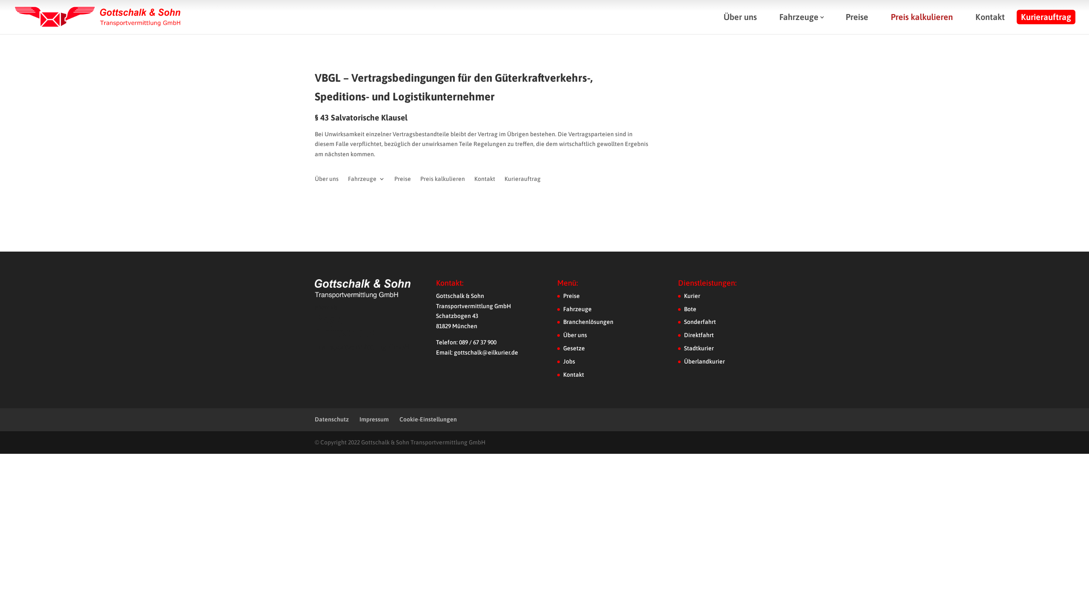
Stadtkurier (699, 348)
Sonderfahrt (700, 321)
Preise (857, 17)
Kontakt (990, 17)
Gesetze (574, 348)
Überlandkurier (704, 361)
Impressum (374, 419)
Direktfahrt (699, 335)
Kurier (692, 295)
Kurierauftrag (1046, 17)
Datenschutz (332, 419)
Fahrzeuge (798, 17)
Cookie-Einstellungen (428, 419)
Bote (690, 309)
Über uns (740, 17)
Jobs (569, 361)
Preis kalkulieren (922, 17)
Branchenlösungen (588, 321)
